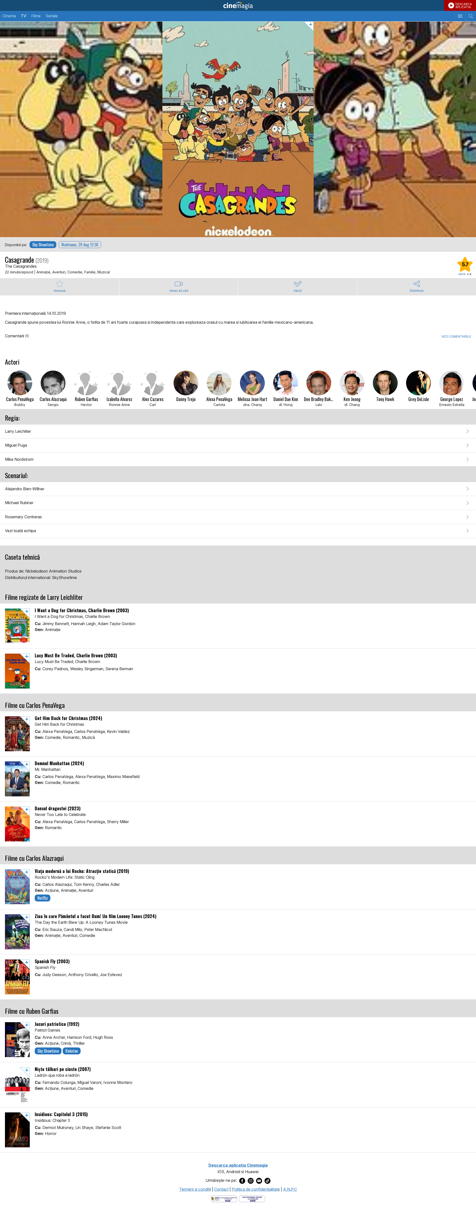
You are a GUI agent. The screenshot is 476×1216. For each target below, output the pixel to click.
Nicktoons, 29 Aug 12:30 (79, 245)
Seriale (52, 15)
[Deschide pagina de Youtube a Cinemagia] (259, 1180)
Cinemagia (238, 5)
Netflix (42, 898)
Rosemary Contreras (23, 516)
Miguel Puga (16, 445)
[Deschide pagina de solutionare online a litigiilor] (252, 1198)
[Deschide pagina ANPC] (224, 1198)
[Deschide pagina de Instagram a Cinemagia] (251, 1180)
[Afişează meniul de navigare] (460, 16)
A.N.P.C (290, 1189)
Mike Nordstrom (19, 459)
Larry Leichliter (18, 431)
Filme (36, 15)
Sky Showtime (43, 245)
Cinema (9, 15)
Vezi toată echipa (20, 530)
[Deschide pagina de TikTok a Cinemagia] (267, 1180)
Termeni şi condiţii (195, 1189)
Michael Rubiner (19, 502)
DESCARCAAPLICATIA (463, 5)
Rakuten (71, 1051)
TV (23, 15)
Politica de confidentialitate (256, 1189)
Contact (221, 1189)
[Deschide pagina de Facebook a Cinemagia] (242, 1180)
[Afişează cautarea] (470, 16)
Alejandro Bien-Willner (24, 488)
